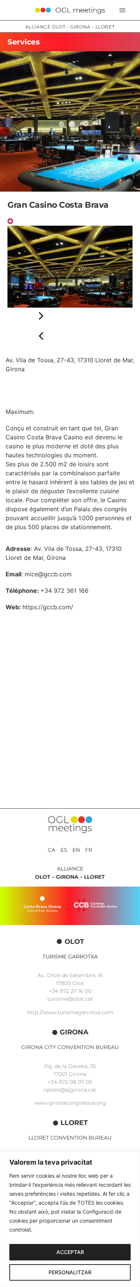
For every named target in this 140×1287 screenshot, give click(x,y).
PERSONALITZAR (70, 1272)
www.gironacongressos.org (70, 1103)
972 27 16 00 (75, 991)
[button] (123, 10)
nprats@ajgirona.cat (70, 1089)
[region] (70, 1219)
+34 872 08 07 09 (70, 1082)
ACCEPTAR (70, 1252)
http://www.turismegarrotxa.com (70, 1012)
